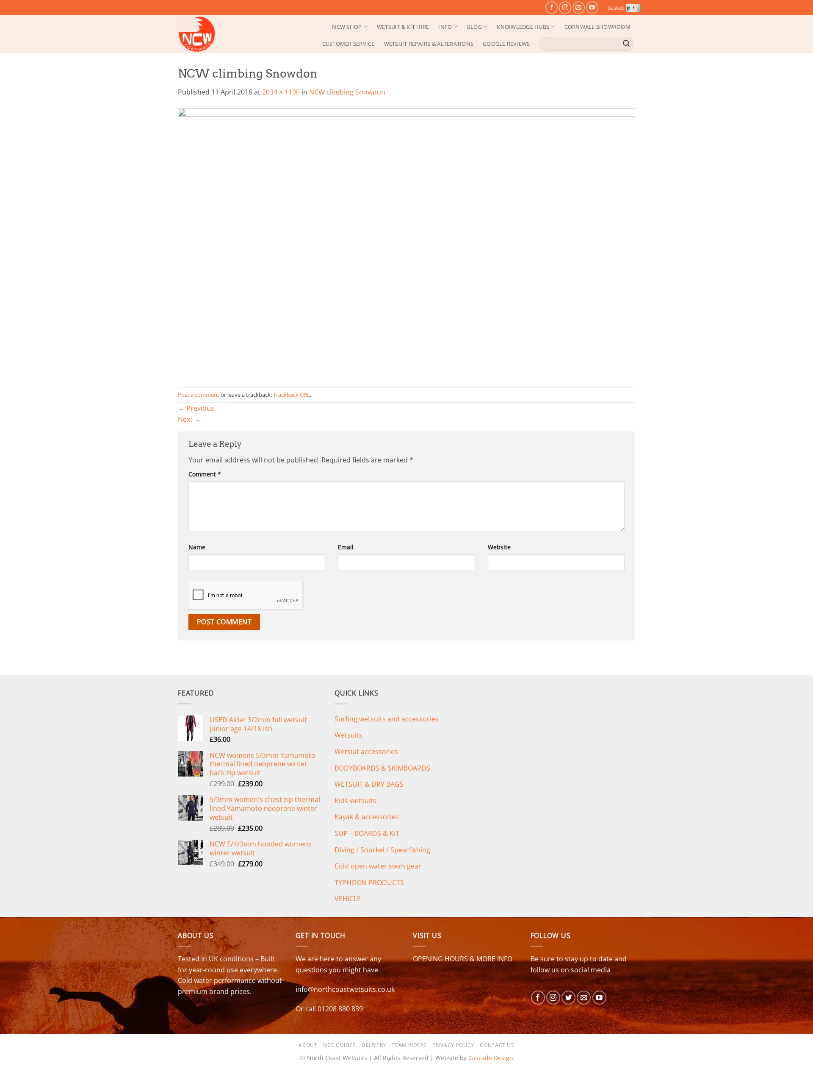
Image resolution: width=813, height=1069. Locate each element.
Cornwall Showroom (597, 27)
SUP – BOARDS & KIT (367, 833)
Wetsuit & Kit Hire (403, 27)
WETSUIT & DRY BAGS (369, 784)
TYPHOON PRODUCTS (369, 882)
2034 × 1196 (281, 92)
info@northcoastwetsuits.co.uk (345, 989)
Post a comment (198, 394)
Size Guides (339, 1045)
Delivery (374, 1045)
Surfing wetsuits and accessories (387, 719)
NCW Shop (347, 27)
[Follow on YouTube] (592, 7)
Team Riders (409, 1045)
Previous (196, 408)
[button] (621, 7)
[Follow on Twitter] (568, 998)
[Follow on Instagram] (565, 7)
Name (196, 547)
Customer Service (348, 43)
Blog (474, 27)
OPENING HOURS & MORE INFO (462, 958)
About (308, 1045)
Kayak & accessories (367, 816)
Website (499, 547)
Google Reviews (506, 43)
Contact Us (497, 1045)
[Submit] (626, 43)
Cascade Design (490, 1058)
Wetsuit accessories (366, 751)
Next (189, 419)
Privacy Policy (453, 1045)
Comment (204, 474)
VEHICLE (348, 898)
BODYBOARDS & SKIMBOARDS (382, 768)
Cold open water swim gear (378, 866)
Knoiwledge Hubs (523, 27)
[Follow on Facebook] (551, 7)
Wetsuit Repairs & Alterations (428, 43)
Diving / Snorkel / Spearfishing (382, 850)
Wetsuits (348, 735)
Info (445, 27)
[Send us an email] (578, 7)
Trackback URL (291, 394)
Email (346, 547)
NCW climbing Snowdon (347, 92)
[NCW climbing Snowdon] (406, 242)
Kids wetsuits (355, 800)
